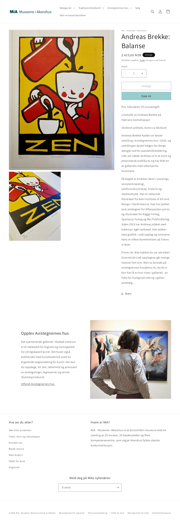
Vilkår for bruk (17, 461)
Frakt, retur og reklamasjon (24, 436)
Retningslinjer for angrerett (72, 513)
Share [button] (128, 293)
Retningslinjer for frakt (138, 513)
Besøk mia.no (16, 448)
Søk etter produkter (20, 430)
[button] (67, 8)
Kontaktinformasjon (161, 513)
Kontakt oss (15, 442)
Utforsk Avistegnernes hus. (38, 384)
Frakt (142, 60)
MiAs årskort (16, 455)
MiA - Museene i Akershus (27, 513)
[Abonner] (117, 487)
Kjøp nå (146, 96)
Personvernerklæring (97, 513)
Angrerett (14, 467)
